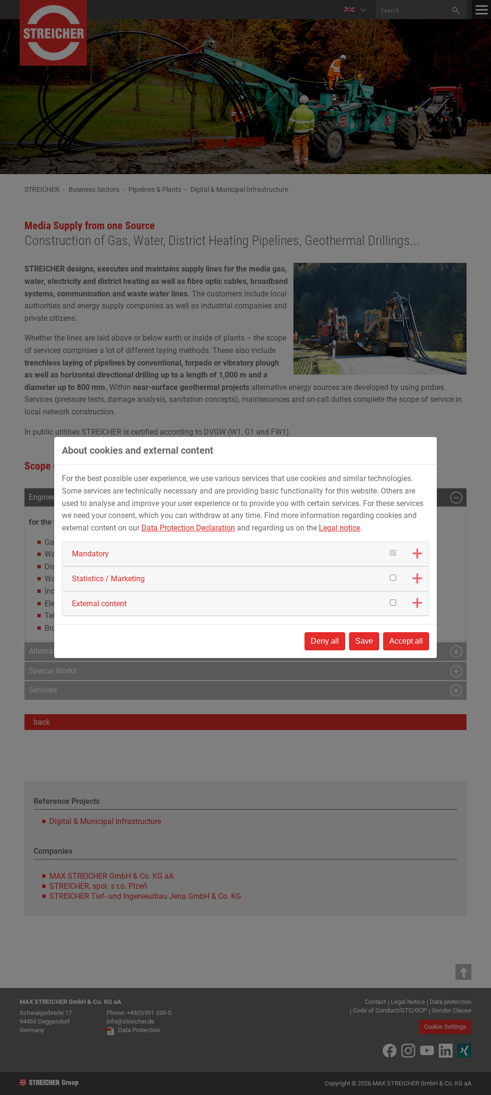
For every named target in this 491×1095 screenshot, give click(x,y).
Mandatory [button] (90, 553)
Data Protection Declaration (188, 527)
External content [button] (99, 603)
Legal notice (339, 527)
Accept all (406, 641)
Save (364, 641)
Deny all (325, 641)
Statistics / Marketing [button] (108, 578)
